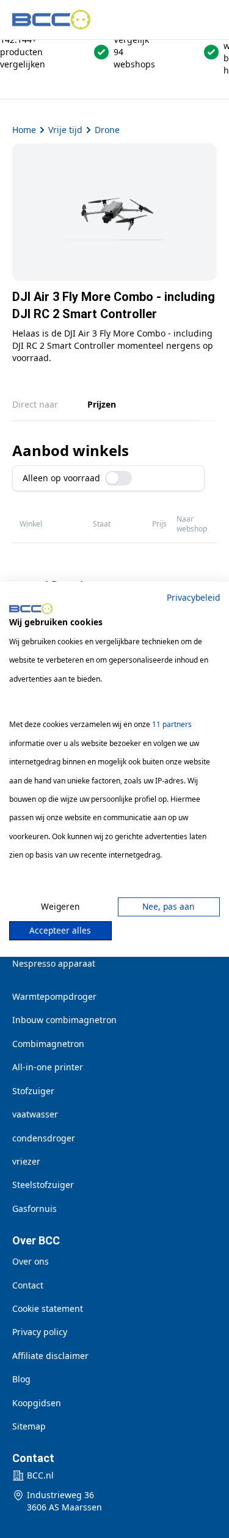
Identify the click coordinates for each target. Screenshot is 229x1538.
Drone (107, 129)
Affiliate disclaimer (50, 1355)
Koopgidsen (36, 1403)
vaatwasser (35, 1114)
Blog (21, 1379)
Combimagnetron (48, 1043)
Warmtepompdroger (54, 996)
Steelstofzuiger (43, 1184)
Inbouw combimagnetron (64, 1020)
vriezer (26, 1161)
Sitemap (29, 1426)
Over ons (30, 1261)
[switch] (118, 478)
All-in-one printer (47, 1067)
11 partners (172, 724)
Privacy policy (39, 1332)
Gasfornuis (34, 1208)
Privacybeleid (193, 597)
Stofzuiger (33, 1091)
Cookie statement (47, 1308)
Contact (27, 1285)
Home (24, 129)
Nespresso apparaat (53, 963)
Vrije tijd (65, 129)
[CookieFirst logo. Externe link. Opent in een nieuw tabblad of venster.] (31, 608)
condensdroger (43, 1138)
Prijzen (101, 404)
